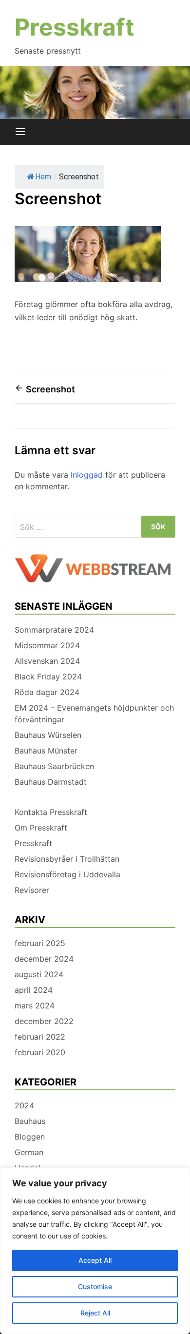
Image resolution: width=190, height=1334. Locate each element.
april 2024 (34, 990)
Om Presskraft (41, 827)
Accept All (95, 1260)
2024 (24, 1105)
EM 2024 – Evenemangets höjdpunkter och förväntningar (94, 713)
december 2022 (44, 1021)
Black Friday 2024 (48, 676)
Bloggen (30, 1136)
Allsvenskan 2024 (47, 661)
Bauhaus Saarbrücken (54, 766)
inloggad (87, 475)
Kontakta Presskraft (51, 812)
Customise (95, 1286)
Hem (43, 176)
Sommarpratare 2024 (54, 630)
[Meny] (20, 132)
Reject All (95, 1313)
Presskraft (74, 27)
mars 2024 (35, 1005)
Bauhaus (30, 1121)
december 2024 (44, 959)
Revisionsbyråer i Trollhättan (67, 859)
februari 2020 (40, 1052)
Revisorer (32, 890)
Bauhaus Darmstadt (51, 782)
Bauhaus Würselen (48, 735)
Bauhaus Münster (46, 750)
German (29, 1152)
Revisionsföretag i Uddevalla (67, 874)
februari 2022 (40, 1037)
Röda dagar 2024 (47, 692)
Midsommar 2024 (47, 645)
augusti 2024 (39, 974)
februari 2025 (40, 943)
